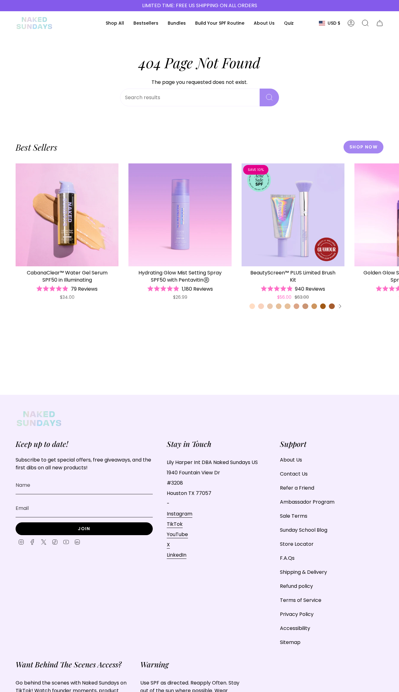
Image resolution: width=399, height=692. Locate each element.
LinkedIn (176, 555)
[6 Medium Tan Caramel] (323, 306)
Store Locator (297, 544)
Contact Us (294, 473)
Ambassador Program (307, 502)
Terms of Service (300, 600)
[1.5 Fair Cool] (261, 306)
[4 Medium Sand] (305, 306)
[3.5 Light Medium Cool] (296, 306)
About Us (291, 459)
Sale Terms (293, 516)
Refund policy (296, 586)
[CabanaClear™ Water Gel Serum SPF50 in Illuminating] (67, 214)
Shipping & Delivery (303, 572)
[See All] (339, 306)
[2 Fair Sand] (270, 306)
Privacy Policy (297, 614)
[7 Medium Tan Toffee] (331, 306)
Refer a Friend (297, 487)
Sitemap (290, 642)
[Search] (269, 97)
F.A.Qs (287, 558)
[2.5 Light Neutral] (278, 306)
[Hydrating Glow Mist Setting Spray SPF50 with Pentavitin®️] (179, 214)
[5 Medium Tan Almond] (314, 306)
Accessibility (295, 628)
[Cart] (380, 23)
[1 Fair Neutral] (252, 306)
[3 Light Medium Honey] (287, 306)
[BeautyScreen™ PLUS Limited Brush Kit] (293, 214)
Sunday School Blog (303, 530)
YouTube (177, 534)
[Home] (34, 23)
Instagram (179, 513)
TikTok (175, 524)
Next (389, 215)
